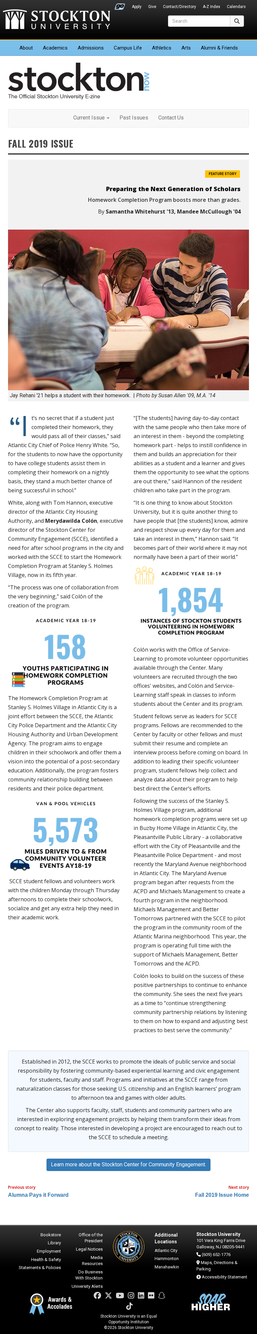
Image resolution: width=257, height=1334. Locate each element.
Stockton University (56, 20)
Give (152, 6)
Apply (137, 6)
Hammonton (167, 1258)
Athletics (161, 48)
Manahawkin (167, 1266)
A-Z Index (211, 6)
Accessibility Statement (224, 1276)
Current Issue (89, 117)
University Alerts (87, 1286)
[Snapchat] (161, 1295)
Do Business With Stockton (89, 1275)
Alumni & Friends (219, 48)
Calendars (236, 6)
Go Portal (119, 5)
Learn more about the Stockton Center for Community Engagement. (128, 1164)
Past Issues (133, 117)
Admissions (91, 48)
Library (54, 1242)
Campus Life (128, 48)
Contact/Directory (179, 6)
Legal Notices (89, 1249)
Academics (55, 48)
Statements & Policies (40, 1267)
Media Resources (92, 1260)
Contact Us (171, 117)
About (26, 48)
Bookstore (50, 1234)
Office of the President (91, 1238)
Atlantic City (166, 1250)
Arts (186, 48)
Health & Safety (46, 1259)
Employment (49, 1251)
